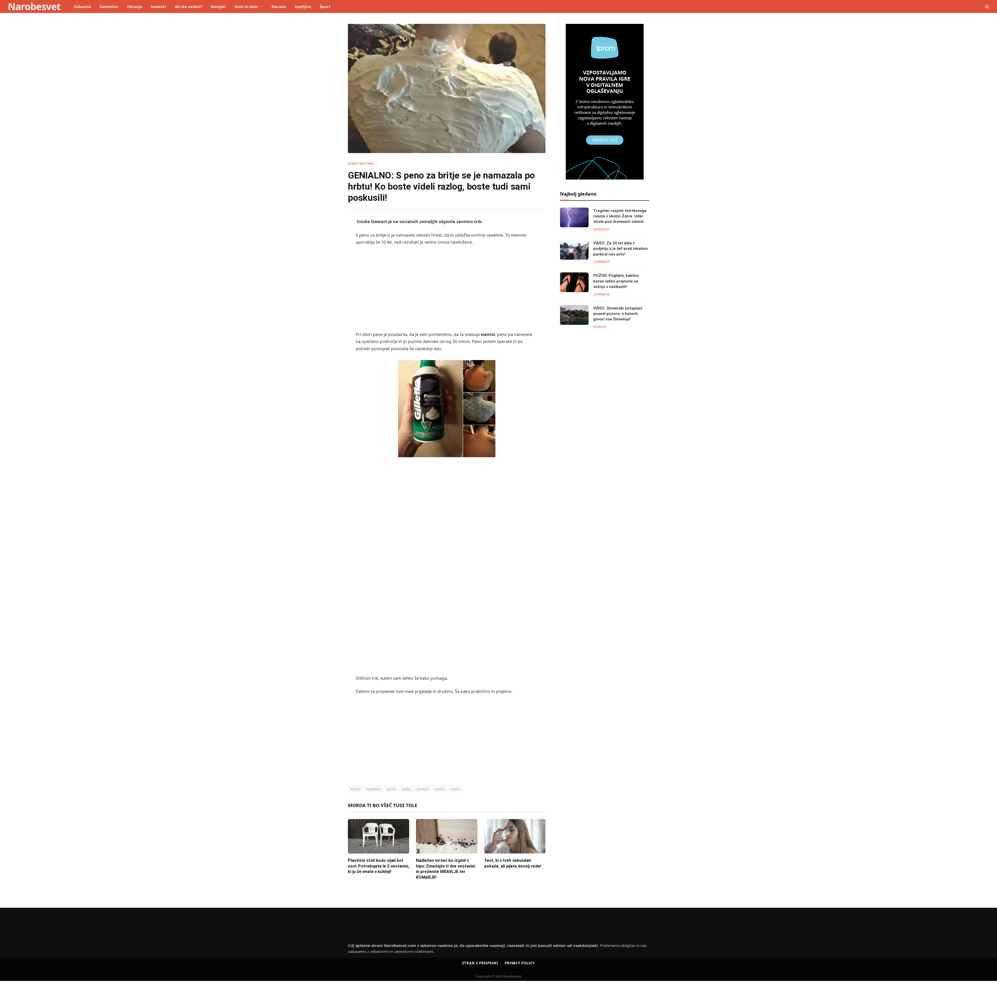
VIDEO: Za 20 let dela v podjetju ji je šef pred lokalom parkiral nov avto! (620, 249)
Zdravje (134, 6)
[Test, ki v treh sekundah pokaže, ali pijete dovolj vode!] (514, 836)
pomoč (422, 789)
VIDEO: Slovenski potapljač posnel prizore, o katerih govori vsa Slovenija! (617, 314)
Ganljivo (303, 6)
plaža (406, 789)
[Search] (986, 6)
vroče (455, 789)
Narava (279, 6)
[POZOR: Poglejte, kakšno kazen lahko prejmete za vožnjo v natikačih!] (574, 282)
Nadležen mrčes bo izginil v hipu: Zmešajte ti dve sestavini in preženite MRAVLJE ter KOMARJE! (445, 869)
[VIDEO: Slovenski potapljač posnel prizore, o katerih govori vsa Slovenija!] (574, 315)
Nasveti (158, 6)
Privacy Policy (520, 963)
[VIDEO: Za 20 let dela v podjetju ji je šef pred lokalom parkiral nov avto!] (574, 250)
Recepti (218, 6)
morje (355, 789)
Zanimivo (109, 6)
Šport (325, 6)
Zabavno (82, 6)
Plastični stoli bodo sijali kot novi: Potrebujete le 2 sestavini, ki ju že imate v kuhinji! (378, 866)
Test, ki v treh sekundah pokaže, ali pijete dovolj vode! (512, 863)
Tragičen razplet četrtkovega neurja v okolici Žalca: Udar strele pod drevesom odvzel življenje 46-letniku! (619, 216)
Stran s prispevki (480, 963)
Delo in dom (246, 6)
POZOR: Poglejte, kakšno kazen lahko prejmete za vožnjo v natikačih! (616, 281)
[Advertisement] (447, 288)
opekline (374, 789)
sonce (439, 789)
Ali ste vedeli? (188, 6)
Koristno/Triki (361, 163)
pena (391, 789)
